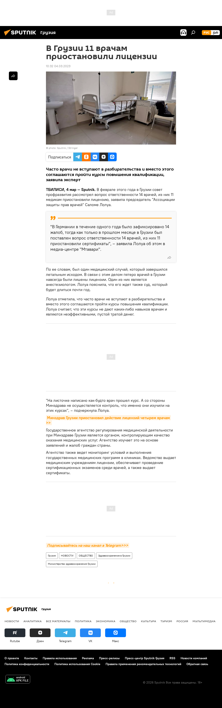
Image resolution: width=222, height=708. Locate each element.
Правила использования (60, 658)
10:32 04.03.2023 (58, 66)
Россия (182, 621)
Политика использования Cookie (77, 664)
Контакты (31, 658)
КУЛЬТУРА (148, 621)
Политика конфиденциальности (27, 664)
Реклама (88, 658)
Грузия (52, 555)
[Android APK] (18, 680)
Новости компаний (194, 658)
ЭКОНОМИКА (105, 621)
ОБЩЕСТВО (86, 555)
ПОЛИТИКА (83, 621)
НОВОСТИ (67, 555)
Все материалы (58, 621)
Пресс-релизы (109, 658)
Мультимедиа (204, 621)
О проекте (12, 658)
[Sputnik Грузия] (21, 36)
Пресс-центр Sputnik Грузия (144, 658)
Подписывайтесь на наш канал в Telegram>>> (87, 545)
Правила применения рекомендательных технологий (143, 664)
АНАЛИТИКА (32, 621)
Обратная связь (197, 664)
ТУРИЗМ (166, 621)
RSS (172, 658)
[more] (169, 257)
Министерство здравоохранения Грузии (72, 563)
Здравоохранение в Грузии (114, 555)
